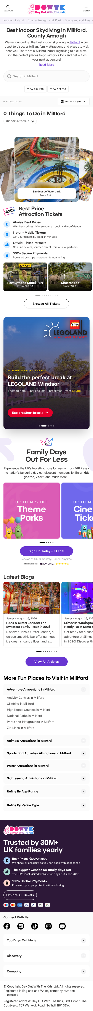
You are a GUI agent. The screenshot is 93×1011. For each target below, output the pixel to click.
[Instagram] (48, 927)
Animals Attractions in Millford (29, 740)
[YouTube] (62, 927)
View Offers (58, 89)
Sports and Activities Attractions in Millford (39, 753)
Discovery (14, 956)
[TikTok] (34, 927)
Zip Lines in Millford (20, 728)
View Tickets (35, 89)
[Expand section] (83, 740)
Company (14, 971)
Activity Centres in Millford (25, 697)
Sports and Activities (77, 20)
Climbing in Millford (20, 703)
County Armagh (37, 20)
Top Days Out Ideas (21, 940)
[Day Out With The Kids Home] (46, 8)
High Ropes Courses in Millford (28, 709)
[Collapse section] (83, 689)
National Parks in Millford (24, 715)
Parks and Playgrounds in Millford (31, 721)
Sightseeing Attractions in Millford (32, 778)
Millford (56, 20)
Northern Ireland (13, 20)
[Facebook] (6, 927)
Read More (46, 64)
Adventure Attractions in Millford (31, 689)
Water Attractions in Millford (28, 765)
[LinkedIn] (20, 927)
